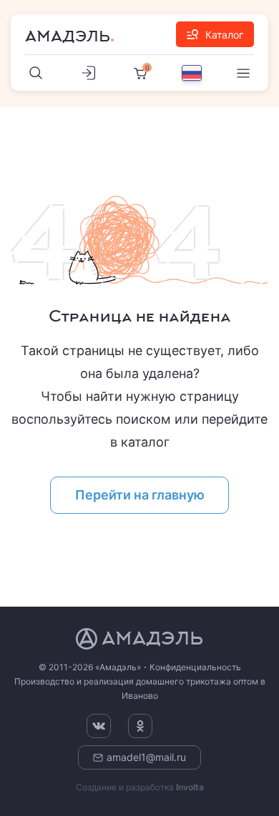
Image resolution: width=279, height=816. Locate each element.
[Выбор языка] (192, 73)
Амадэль (67, 36)
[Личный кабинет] (88, 73)
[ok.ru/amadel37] (140, 726)
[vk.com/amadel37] (99, 726)
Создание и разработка (140, 787)
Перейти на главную (140, 494)
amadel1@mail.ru (146, 757)
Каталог (224, 35)
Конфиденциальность (195, 667)
